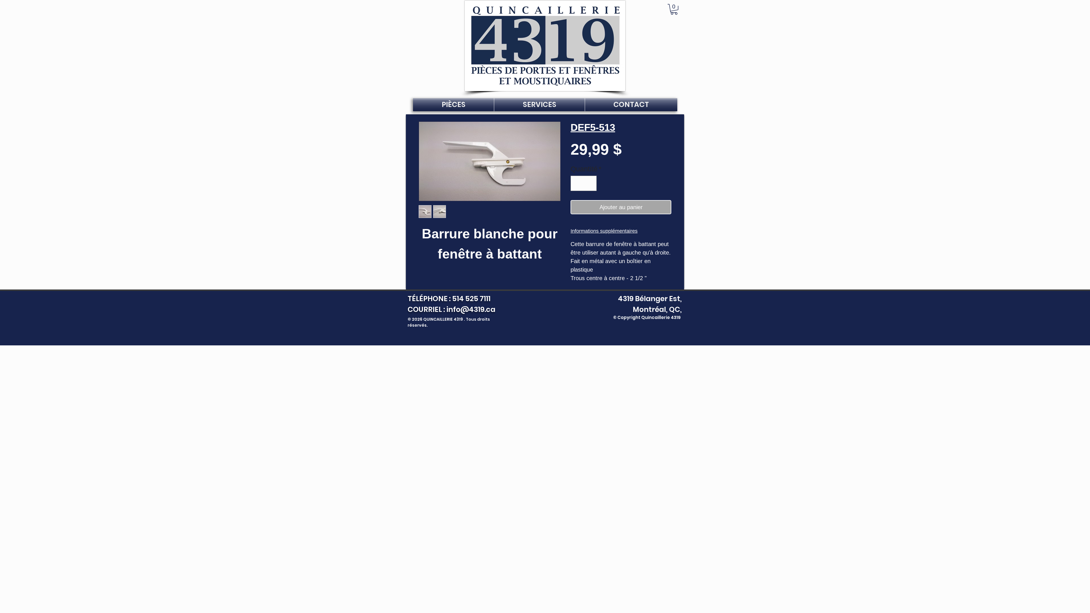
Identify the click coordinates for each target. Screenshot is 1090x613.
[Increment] (590, 183)
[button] (674, 9)
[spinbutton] (583, 183)
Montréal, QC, (657, 309)
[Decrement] (577, 183)
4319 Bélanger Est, (648, 299)
